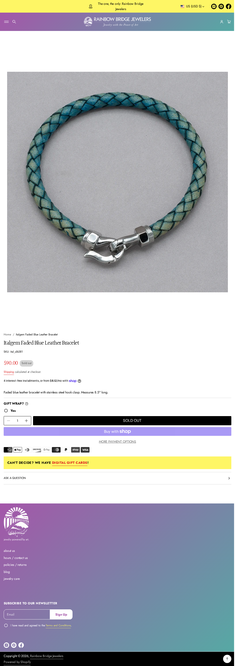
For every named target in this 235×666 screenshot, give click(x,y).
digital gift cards (69, 458)
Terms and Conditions (58, 625)
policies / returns (15, 564)
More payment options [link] (115, 437)
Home (7, 330)
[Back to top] (224, 659)
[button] (14, 21)
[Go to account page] (218, 21)
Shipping (9, 367)
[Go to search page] (14, 21)
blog (7, 571)
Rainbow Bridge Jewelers (46, 655)
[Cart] (225, 21)
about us (9, 550)
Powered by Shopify (17, 662)
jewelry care (12, 578)
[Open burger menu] (6, 22)
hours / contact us (16, 557)
